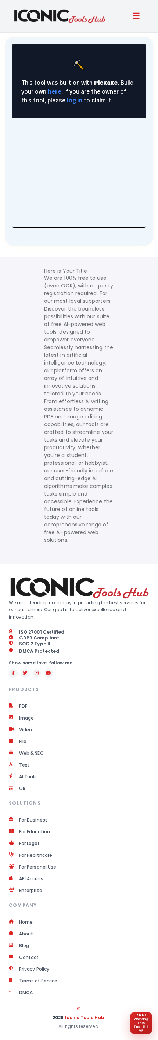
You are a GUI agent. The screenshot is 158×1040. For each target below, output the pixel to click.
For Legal (29, 844)
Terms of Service (38, 981)
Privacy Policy (34, 969)
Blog (24, 946)
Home (26, 922)
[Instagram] (36, 673)
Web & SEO (31, 753)
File (22, 741)
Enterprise (30, 891)
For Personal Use (37, 867)
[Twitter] (25, 673)
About (26, 934)
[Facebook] (13, 673)
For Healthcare (35, 855)
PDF (23, 706)
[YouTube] (48, 673)
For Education (34, 832)
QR (22, 788)
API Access (31, 879)
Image (26, 718)
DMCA (26, 993)
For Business (33, 820)
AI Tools (28, 777)
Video (25, 730)
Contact (29, 957)
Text (24, 765)
